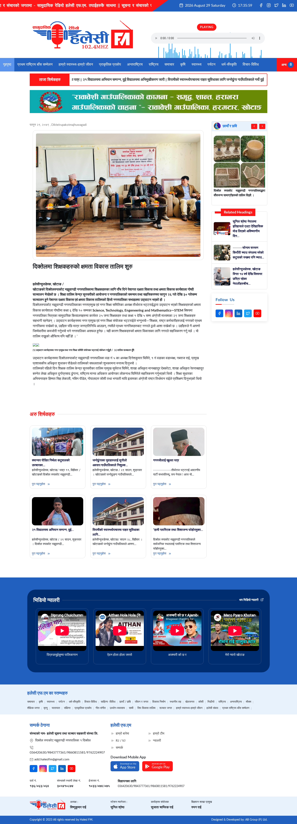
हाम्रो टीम (158, 733)
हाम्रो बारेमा (122, 733)
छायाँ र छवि (230, 126)
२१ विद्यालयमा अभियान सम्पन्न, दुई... (53, 529)
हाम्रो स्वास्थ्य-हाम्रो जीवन (76, 64)
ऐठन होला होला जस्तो (119, 654)
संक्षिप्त (67, 708)
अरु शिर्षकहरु (42, 414)
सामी (131, 708)
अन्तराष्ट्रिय (135, 64)
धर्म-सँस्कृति (229, 64)
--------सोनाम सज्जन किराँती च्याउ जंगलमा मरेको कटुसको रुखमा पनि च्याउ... (248, 252)
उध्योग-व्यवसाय (117, 708)
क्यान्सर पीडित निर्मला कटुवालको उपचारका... (51, 463)
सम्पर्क (119, 747)
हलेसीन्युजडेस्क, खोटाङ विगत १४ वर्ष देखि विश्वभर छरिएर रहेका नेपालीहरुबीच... (247, 276)
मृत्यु (46, 708)
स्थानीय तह (175, 701)
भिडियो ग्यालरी (46, 600)
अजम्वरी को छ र (177, 654)
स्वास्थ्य (196, 64)
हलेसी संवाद (212, 708)
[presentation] (254, 126)
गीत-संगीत (101, 708)
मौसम (248, 701)
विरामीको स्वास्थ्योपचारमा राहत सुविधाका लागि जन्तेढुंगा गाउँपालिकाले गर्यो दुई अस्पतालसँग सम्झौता (184, 80)
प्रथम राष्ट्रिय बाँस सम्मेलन (35, 64)
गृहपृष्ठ (7, 64)
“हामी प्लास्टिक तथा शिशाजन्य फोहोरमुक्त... (178, 529)
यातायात (56, 708)
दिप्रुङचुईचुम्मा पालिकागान (62, 654)
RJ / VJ (120, 740)
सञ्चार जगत (165, 708)
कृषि (182, 64)
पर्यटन (211, 64)
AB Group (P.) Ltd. (256, 819)
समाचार (169, 64)
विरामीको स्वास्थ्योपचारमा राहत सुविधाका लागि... (116, 532)
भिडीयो (210, 701)
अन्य (283, 64)
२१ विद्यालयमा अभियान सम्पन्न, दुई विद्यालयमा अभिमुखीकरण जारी (79, 80)
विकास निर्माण (159, 701)
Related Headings (238, 212)
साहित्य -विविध (108, 701)
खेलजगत (189, 701)
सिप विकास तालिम (146, 708)
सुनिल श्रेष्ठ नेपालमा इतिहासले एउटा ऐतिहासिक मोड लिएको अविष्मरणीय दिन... (248, 229)
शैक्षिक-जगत (33, 708)
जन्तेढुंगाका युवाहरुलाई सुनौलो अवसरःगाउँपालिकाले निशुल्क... (110, 463)
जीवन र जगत (141, 701)
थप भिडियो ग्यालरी (249, 599)
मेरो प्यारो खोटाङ (234, 654)
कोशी (200, 701)
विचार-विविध (251, 64)
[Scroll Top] (286, 815)
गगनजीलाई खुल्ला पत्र (166, 460)
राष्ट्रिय (153, 64)
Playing (206, 27)
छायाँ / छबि (125, 701)
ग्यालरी (156, 740)
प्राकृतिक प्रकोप (110, 64)
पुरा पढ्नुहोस (39, 484)
